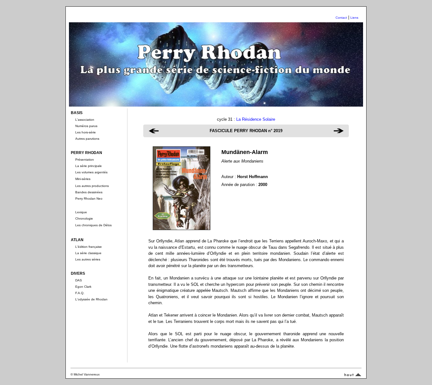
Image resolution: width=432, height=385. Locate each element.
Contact (341, 17)
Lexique (81, 212)
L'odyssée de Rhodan (91, 299)
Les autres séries (87, 259)
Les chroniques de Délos (93, 225)
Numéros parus (86, 126)
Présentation (84, 159)
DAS (78, 280)
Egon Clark (83, 286)
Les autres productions (92, 186)
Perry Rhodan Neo (88, 198)
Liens (354, 17)
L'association (84, 119)
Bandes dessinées (88, 192)
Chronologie (84, 218)
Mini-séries (82, 179)
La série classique (88, 253)
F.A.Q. (79, 293)
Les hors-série (85, 132)
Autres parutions (87, 138)
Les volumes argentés (91, 172)
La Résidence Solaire (255, 119)
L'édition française (88, 246)
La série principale (88, 166)
